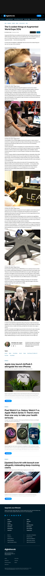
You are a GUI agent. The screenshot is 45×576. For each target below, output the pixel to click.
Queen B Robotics (17, 270)
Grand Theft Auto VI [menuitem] (9, 19)
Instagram (7, 515)
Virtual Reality (15, 353)
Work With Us (7, 560)
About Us (9, 534)
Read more (8, 401)
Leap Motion (36, 216)
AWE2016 (20, 42)
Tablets (28, 519)
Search (43, 16)
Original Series (29, 530)
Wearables (29, 521)
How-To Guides (29, 528)
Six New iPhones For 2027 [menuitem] (18, 19)
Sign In (39, 15)
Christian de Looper (9, 32)
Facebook (5, 515)
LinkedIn (18, 515)
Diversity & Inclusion (8, 562)
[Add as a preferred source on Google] (33, 32)
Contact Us (9, 536)
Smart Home (9, 526)
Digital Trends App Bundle (31, 542)
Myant (17, 329)
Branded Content (29, 536)
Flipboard (20, 515)
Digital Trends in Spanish (31, 540)
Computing (9, 521)
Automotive (9, 530)
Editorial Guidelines (10, 540)
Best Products (29, 526)
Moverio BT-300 (17, 87)
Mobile (10, 353)
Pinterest (16, 515)
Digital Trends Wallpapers (31, 538)
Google (24, 353)
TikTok (14, 515)
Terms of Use (6, 564)
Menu (2, 16)
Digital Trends (7, 17)
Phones (8, 519)
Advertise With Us (10, 538)
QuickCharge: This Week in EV (32, 353)
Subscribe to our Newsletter (31, 534)
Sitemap (16, 562)
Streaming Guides (30, 525)
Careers (6, 558)
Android (6, 353)
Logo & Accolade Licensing (11, 542)
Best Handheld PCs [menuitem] (34, 19)
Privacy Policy (16, 558)
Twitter (9, 515)
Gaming (8, 523)
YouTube (11, 515)
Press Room (16, 560)
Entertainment (10, 528)
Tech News (6, 355)
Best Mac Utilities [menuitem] (27, 19)
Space (28, 523)
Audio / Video (9, 525)
